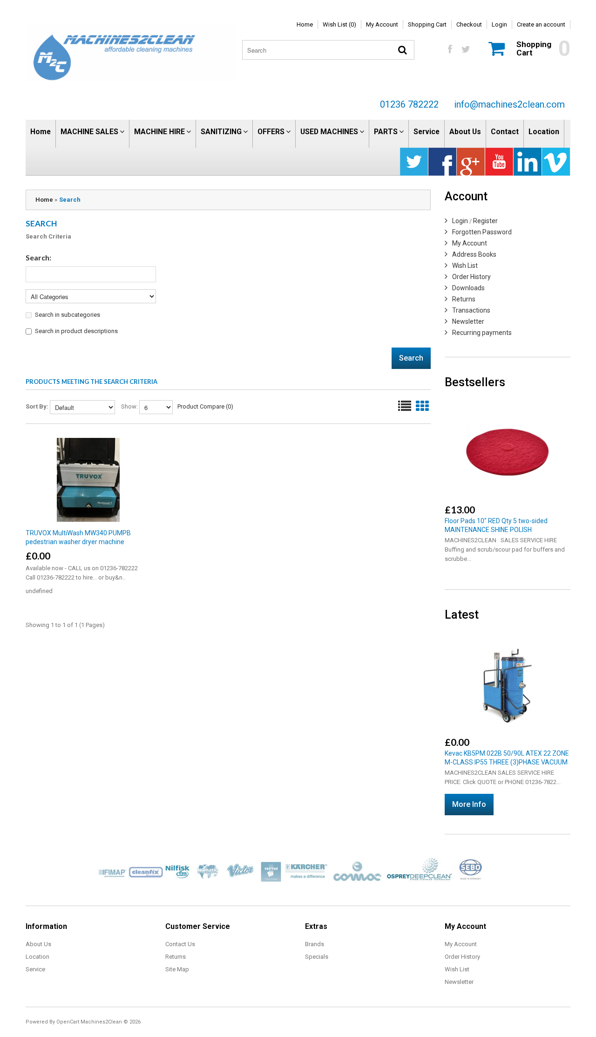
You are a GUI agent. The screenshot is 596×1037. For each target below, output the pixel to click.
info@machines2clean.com (509, 104)
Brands (314, 944)
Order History (471, 276)
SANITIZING (221, 131)
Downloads (468, 288)
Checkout (469, 24)
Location (543, 131)
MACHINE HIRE (159, 131)
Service (426, 131)
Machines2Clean (101, 1022)
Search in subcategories (67, 314)
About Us (465, 131)
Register (485, 221)
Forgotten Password (482, 232)
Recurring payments (482, 332)
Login (499, 24)
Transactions (471, 310)
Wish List (465, 265)
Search (70, 199)
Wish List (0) (339, 24)
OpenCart (67, 1022)
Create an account (541, 24)
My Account (382, 24)
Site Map (177, 969)
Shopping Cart (427, 24)
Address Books (474, 254)
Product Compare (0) (205, 406)
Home (305, 24)
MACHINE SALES (89, 131)
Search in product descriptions (76, 330)
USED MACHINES (329, 131)
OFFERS (270, 131)
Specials (316, 956)
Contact (505, 131)
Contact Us (180, 944)
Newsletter (468, 321)
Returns (463, 299)
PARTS (386, 131)
